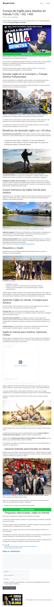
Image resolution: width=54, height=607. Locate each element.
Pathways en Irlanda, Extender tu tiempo (13, 547)
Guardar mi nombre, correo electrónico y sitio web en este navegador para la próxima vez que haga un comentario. (26, 583)
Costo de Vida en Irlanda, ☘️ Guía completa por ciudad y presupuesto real (20, 546)
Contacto (48, 3)
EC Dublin (37, 443)
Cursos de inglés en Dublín (37, 228)
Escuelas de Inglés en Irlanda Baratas (25, 244)
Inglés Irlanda (41, 68)
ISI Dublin (31, 443)
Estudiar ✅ (6, 544)
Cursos (41, 3)
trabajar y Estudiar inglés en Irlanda (26, 425)
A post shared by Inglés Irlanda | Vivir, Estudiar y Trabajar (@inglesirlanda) (20, 383)
